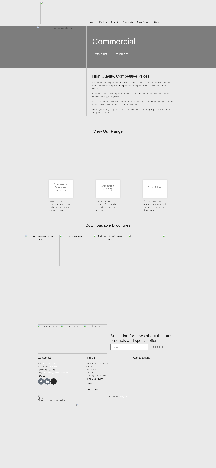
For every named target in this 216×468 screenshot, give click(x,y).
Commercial (128, 22)
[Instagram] (53, 381)
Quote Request (143, 22)
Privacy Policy (94, 389)
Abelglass (123, 86)
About (93, 22)
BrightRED (125, 396)
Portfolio (103, 22)
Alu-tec (138, 94)
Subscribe (158, 347)
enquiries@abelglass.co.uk (56, 373)
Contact (157, 22)
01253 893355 (48, 363)
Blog (90, 384)
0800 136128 (55, 367)
